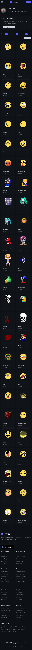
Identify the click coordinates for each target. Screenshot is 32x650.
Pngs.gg (12, 627)
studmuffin (5, 93)
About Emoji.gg (20, 608)
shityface (20, 500)
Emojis (4, 34)
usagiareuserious (22, 190)
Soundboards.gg (5, 627)
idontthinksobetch (22, 520)
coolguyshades (21, 93)
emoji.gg (15, 2)
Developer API (20, 610)
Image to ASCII (4, 617)
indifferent (5, 268)
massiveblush (6, 171)
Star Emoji (18, 559)
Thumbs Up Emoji (20, 556)
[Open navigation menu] (1, 2)
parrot (19, 307)
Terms (8, 646)
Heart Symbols (4, 571)
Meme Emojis (4, 563)
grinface (20, 442)
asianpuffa (5, 190)
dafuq (4, 384)
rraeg (19, 462)
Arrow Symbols (5, 574)
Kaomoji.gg (9, 626)
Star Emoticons (20, 574)
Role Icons (3, 554)
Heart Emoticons (20, 571)
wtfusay (4, 151)
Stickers (14, 34)
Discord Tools (17, 629)
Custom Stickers (5, 592)
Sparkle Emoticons (21, 576)
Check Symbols (5, 579)
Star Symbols (4, 576)
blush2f (19, 229)
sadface (20, 55)
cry (18, 248)
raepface (5, 132)
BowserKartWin (6, 365)
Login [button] (28, 2)
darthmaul (5, 423)
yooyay (4, 462)
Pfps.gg (15, 626)
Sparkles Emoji (20, 561)
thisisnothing (21, 365)
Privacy (15, 646)
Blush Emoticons (20, 581)
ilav (18, 74)
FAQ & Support (20, 615)
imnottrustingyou (22, 423)
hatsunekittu (5, 229)
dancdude (5, 326)
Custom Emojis (4, 589)
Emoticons (3, 612)
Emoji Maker (19, 589)
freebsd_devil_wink (7, 248)
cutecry (4, 74)
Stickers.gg (20, 626)
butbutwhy (5, 55)
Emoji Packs (4, 594)
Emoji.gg (6, 534)
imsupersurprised (7, 481)
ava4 (4, 404)
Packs (24, 34)
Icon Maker (19, 599)
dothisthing (5, 113)
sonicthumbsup (21, 287)
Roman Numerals (5, 581)
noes (19, 384)
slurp (19, 113)
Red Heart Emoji (20, 554)
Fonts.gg (3, 626)
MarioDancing (21, 345)
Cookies (21, 646)
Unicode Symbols (5, 610)
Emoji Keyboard (5, 615)
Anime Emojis (4, 559)
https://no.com (10, 27)
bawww (19, 132)
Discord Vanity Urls (12, 631)
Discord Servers (8, 629)
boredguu (20, 481)
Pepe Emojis (4, 556)
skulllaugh (20, 326)
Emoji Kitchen (19, 594)
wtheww (20, 151)
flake (19, 268)
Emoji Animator (20, 592)
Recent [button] (27, 38)
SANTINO (5, 57)
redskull (4, 345)
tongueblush (5, 500)
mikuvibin (20, 210)
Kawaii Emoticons (20, 579)
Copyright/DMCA (20, 612)
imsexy (4, 442)
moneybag (5, 287)
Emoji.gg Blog (19, 617)
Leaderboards (4, 597)
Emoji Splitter (19, 597)
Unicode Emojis (5, 608)
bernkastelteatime (7, 210)
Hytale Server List (20, 627)
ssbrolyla (20, 404)
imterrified (5, 520)
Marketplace (4, 599)
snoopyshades (6, 307)
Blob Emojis (4, 561)
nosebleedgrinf (21, 171)
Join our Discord (8, 543)
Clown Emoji (19, 563)
